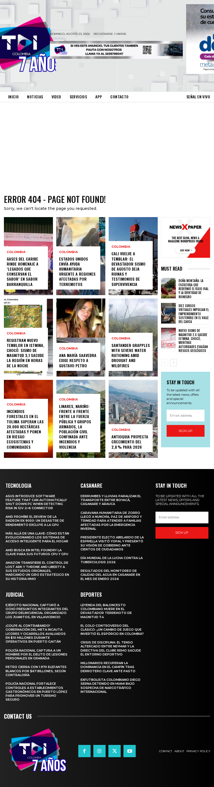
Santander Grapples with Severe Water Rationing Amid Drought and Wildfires (130, 355)
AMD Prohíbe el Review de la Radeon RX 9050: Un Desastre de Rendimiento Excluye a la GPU (35, 521)
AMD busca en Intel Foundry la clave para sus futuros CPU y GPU (37, 552)
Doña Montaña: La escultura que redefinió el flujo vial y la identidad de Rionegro (193, 288)
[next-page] (173, 362)
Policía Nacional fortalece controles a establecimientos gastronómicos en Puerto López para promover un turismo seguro (36, 691)
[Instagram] (99, 751)
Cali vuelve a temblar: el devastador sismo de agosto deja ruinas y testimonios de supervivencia (128, 269)
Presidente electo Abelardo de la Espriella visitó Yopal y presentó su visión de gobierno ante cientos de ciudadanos (112, 543)
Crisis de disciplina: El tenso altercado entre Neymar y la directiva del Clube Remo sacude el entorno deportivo (111, 648)
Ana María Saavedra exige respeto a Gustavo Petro (77, 360)
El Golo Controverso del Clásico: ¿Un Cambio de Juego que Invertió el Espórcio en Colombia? (112, 630)
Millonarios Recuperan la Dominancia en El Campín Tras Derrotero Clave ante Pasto (108, 667)
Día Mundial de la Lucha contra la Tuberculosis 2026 (112, 560)
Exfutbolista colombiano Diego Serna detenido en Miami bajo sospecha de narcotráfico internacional (110, 686)
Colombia (16, 252)
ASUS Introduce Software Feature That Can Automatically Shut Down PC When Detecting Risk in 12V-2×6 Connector (36, 502)
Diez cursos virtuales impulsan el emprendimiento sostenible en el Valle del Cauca (194, 313)
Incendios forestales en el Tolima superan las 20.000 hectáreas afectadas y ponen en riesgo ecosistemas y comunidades (25, 429)
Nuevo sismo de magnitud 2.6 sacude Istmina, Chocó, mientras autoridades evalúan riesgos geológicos (193, 340)
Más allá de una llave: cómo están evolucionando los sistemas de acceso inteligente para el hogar (37, 537)
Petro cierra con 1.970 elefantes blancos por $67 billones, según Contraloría (36, 671)
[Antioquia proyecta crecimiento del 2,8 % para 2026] (133, 419)
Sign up (186, 431)
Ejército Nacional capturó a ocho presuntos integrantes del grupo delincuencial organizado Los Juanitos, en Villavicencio (37, 611)
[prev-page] (164, 362)
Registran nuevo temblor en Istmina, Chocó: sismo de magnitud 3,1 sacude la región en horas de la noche (25, 352)
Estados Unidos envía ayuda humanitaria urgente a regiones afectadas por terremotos (77, 271)
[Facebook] (84, 751)
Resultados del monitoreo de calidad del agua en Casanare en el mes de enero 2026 (110, 575)
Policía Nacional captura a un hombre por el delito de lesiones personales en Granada (36, 654)
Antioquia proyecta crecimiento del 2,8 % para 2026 (129, 442)
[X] (114, 751)
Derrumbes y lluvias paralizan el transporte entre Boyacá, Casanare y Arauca (111, 500)
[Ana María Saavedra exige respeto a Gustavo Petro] (80, 337)
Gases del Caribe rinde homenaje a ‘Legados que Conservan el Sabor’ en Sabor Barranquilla (22, 271)
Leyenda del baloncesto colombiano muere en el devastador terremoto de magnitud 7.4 (106, 611)
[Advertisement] (107, 144)
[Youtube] (129, 751)
